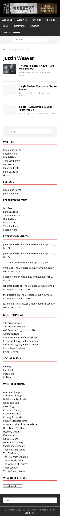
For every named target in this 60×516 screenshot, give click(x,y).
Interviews (19, 26)
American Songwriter (14, 392)
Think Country (10, 467)
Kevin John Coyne (47, 113)
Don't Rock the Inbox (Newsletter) (21, 424)
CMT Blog (8, 406)
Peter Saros (9, 222)
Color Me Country (12, 410)
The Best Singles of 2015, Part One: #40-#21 (36, 67)
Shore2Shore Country (14, 445)
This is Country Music (14, 471)
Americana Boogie (12, 395)
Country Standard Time (15, 420)
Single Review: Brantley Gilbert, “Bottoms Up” (37, 108)
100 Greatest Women (14, 326)
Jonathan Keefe (11, 167)
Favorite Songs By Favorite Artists (20, 344)
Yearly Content (11, 32)
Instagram (8, 373)
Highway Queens (12, 431)
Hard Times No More (14, 428)
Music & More (10, 438)
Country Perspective (13, 417)
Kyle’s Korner (10, 435)
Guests (6, 175)
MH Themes (30, 512)
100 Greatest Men (12, 322)
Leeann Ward (10, 153)
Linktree (7, 377)
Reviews (34, 26)
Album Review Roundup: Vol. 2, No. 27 (32, 262)
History (50, 20)
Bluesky (7, 366)
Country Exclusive (12, 413)
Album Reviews (11, 333)
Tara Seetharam (11, 160)
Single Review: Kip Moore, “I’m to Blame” (38, 88)
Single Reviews (10, 351)
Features (36, 20)
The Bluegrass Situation (15, 456)
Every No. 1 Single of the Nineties (20, 340)
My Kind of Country (13, 442)
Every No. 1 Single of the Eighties (20, 337)
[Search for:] (30, 39)
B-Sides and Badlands (14, 399)
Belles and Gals (11, 402)
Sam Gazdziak (10, 171)
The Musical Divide (13, 460)
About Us (7, 20)
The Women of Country (15, 463)
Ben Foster (9, 164)
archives (22, 20)
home (5, 26)
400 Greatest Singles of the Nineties (21, 330)
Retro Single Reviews (14, 348)
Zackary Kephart (11, 215)
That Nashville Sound (14, 449)
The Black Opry (11, 453)
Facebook (8, 370)
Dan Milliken (9, 157)
